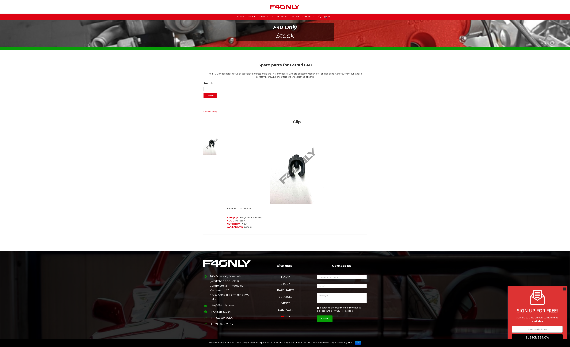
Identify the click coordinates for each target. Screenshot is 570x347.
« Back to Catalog (210, 112)
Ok (358, 343)
